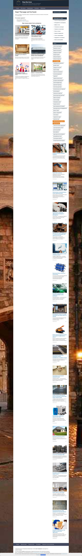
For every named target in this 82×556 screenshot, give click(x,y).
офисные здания (56, 97)
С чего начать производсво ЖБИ (58, 454)
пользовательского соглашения (38, 552)
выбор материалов (57, 58)
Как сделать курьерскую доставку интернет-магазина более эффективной (59, 531)
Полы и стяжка (58, 31)
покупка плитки (56, 104)
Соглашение (38, 544)
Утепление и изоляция (59, 26)
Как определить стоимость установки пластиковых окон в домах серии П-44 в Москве (59, 315)
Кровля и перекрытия (59, 33)
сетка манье (55, 114)
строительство (56, 123)
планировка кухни (57, 101)
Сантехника (37, 8)
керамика (55, 76)
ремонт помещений (57, 112)
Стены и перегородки (59, 35)
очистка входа (56, 99)
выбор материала (57, 56)
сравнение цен (56, 119)
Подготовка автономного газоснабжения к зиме (36, 36)
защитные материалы (57, 71)
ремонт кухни (56, 110)
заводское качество (57, 67)
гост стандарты (56, 61)
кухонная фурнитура (57, 82)
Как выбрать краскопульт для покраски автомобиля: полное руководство (58, 294)
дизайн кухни (56, 65)
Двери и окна (57, 24)
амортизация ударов (57, 46)
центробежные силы (57, 136)
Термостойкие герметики (57, 172)
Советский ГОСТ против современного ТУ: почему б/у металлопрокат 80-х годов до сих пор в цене (59, 234)
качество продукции (57, 74)
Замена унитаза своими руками (22, 35)
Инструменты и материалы (60, 22)
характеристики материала (59, 134)
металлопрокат (56, 91)
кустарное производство (58, 80)
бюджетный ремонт (57, 50)
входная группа (56, 54)
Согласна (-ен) (43, 554)
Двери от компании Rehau (37, 72)
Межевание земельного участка (58, 436)
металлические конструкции (59, 89)
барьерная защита (57, 48)
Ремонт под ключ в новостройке (58, 492)
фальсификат (56, 132)
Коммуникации (30, 8)
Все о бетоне (23, 8)
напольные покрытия (57, 93)
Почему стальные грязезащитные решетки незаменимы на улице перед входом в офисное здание (59, 396)
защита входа (56, 69)
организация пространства (58, 95)
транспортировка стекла (58, 127)
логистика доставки (57, 86)
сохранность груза (57, 117)
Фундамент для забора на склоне (20, 55)
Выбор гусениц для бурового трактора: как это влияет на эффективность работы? (60, 335)
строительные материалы (58, 121)
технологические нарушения (59, 125)
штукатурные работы (57, 138)
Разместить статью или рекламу (48, 544)
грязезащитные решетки (58, 63)
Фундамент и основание (59, 37)
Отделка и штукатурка (59, 29)
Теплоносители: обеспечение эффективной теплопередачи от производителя (58, 213)
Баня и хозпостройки (59, 39)
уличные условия (56, 129)
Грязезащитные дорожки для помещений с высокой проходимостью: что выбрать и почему (60, 356)
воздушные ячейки (57, 52)
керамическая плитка (57, 78)
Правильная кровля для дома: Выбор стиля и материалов (37, 55)
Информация (43, 8)
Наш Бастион (27, 2)
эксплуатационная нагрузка (59, 140)
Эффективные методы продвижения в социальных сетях (21, 73)
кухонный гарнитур (57, 84)
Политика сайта (31, 544)
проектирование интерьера (59, 106)
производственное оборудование (60, 108)
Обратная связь (24, 544)
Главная (17, 8)
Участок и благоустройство (60, 20)
